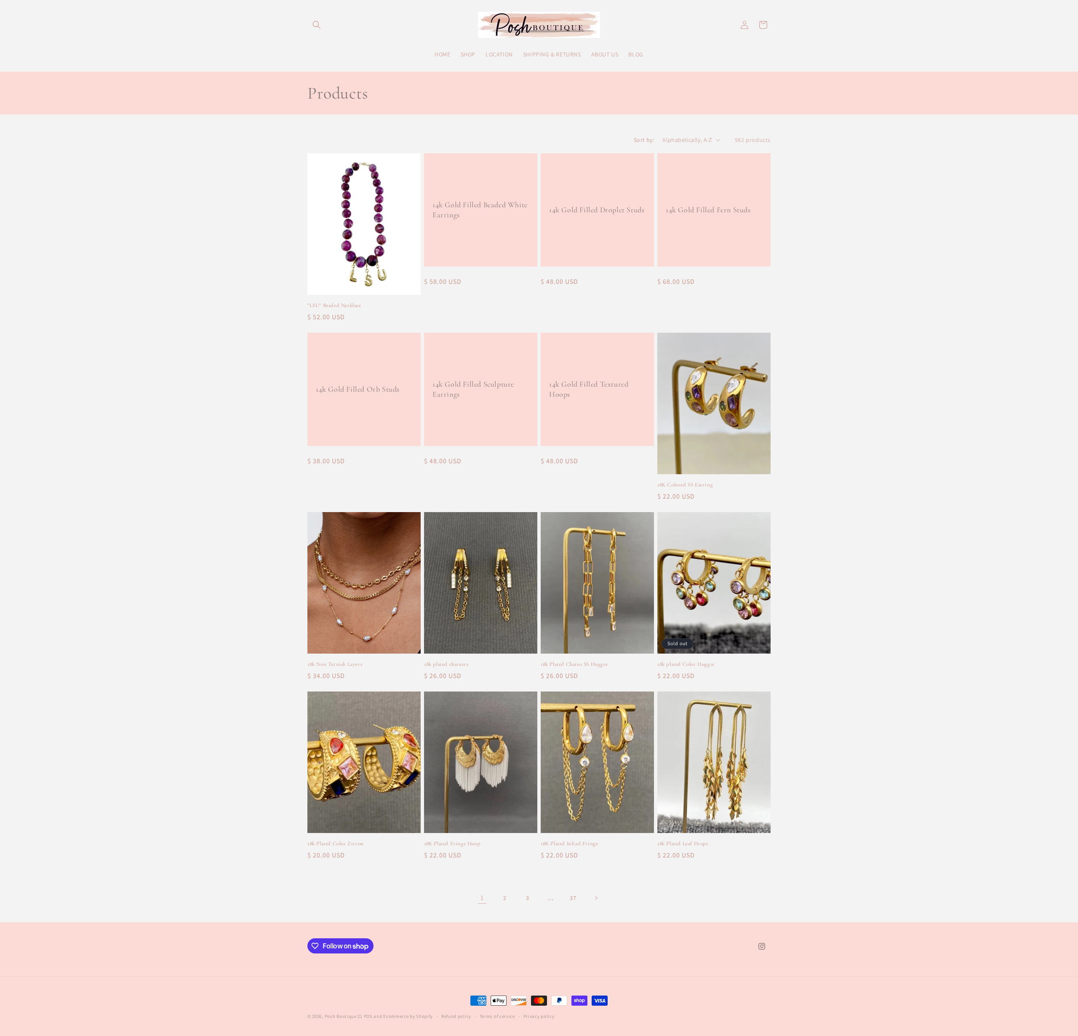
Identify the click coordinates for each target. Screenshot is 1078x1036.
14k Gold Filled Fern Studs (708, 209)
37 (573, 898)
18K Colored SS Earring (685, 484)
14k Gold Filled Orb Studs (358, 389)
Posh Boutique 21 (344, 1016)
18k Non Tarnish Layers (334, 664)
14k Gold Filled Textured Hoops (588, 388)
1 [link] (482, 897)
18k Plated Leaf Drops (682, 843)
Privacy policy (539, 1016)
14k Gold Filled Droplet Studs (596, 209)
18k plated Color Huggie (686, 664)
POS (368, 1016)
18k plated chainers (446, 664)
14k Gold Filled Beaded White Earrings (480, 209)
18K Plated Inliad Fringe (569, 843)
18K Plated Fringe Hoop (452, 843)
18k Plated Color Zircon (335, 843)
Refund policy (456, 1016)
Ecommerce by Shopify (408, 1016)
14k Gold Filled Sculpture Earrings (473, 388)
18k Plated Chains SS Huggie (574, 664)
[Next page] (596, 898)
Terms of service (497, 1016)
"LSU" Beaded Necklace (334, 305)
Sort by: (644, 140)
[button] (316, 25)
